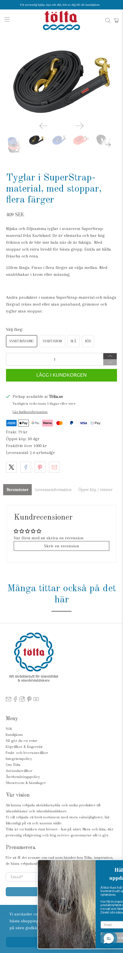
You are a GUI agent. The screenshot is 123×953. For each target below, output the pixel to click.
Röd (88, 341)
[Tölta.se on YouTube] (36, 700)
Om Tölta (13, 765)
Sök (9, 728)
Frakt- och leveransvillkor (27, 752)
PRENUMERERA (93, 938)
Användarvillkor (19, 771)
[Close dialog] (116, 864)
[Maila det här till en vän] (54, 467)
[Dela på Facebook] (25, 467)
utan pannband (65, 304)
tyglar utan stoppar (24, 311)
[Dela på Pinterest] (40, 467)
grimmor (90, 304)
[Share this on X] (11, 467)
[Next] (79, 125)
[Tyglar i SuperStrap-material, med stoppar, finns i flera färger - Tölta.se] (61, 80)
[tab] (17, 489)
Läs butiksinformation (30, 412)
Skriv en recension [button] (61, 546)
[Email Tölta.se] (8, 700)
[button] (108, 938)
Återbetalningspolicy (23, 777)
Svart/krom (52, 341)
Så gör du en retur (21, 740)
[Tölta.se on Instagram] (22, 700)
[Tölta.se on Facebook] (15, 700)
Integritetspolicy (19, 758)
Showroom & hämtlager (26, 783)
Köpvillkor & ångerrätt (24, 746)
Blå (73, 341)
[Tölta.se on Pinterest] (29, 700)
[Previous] (43, 125)
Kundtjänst (14, 734)
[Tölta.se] (61, 20)
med (37, 304)
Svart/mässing (21, 341)
